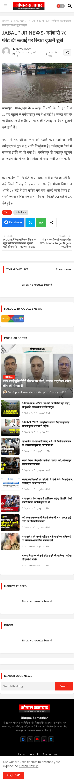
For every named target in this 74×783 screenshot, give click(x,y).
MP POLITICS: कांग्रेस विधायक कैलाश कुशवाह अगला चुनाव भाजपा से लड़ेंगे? (45, 424)
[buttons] (23, 739)
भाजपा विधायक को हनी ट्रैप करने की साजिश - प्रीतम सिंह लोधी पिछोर (47, 557)
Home (5, 21)
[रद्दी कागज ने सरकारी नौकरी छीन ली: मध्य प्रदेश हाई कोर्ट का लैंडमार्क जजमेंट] (10, 522)
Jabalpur (18, 21)
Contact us (50, 754)
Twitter (30, 222)
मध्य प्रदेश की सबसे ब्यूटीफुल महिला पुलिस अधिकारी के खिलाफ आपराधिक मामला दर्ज (46, 538)
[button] (61, 6)
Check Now (27, 766)
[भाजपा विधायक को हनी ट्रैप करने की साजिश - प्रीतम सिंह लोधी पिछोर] (10, 560)
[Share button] (52, 222)
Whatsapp (41, 222)
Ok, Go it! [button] (13, 775)
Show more (63, 269)
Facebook (15, 222)
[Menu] (5, 6)
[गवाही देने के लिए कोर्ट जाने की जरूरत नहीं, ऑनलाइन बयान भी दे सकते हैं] (10, 465)
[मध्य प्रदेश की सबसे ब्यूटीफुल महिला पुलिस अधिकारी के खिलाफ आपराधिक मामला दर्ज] (10, 541)
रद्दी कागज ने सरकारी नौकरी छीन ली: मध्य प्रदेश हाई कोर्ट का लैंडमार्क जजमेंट (46, 519)
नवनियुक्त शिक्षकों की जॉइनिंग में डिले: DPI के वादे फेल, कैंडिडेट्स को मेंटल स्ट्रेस (47, 481)
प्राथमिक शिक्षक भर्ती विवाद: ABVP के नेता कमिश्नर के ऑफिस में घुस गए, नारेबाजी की (46, 443)
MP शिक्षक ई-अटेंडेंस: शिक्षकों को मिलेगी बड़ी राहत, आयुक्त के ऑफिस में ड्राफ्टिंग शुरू (46, 405)
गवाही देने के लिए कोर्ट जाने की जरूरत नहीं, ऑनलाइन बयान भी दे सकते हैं (46, 462)
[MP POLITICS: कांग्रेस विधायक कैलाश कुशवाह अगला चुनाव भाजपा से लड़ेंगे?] (10, 427)
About (34, 754)
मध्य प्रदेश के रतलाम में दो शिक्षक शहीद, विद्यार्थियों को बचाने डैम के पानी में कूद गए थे (47, 500)
